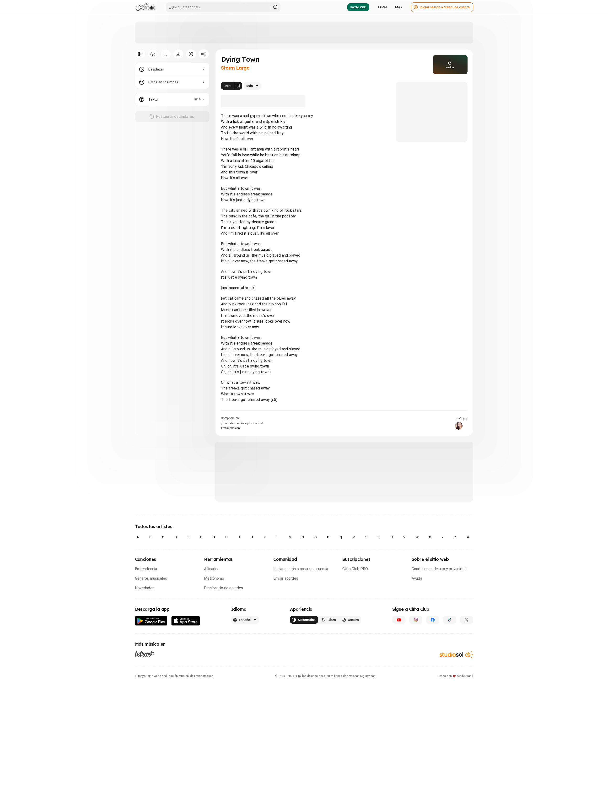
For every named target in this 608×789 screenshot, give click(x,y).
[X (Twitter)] (466, 620)
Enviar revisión (230, 428)
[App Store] (185, 621)
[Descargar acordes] (178, 54)
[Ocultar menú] (140, 54)
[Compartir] (203, 54)
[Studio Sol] (456, 654)
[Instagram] (415, 620)
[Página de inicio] (145, 7)
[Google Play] (151, 621)
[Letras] (144, 654)
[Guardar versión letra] (238, 86)
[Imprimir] (153, 54)
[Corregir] (191, 54)
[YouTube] (398, 620)
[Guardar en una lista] (165, 54)
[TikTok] (449, 620)
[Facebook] (432, 620)
